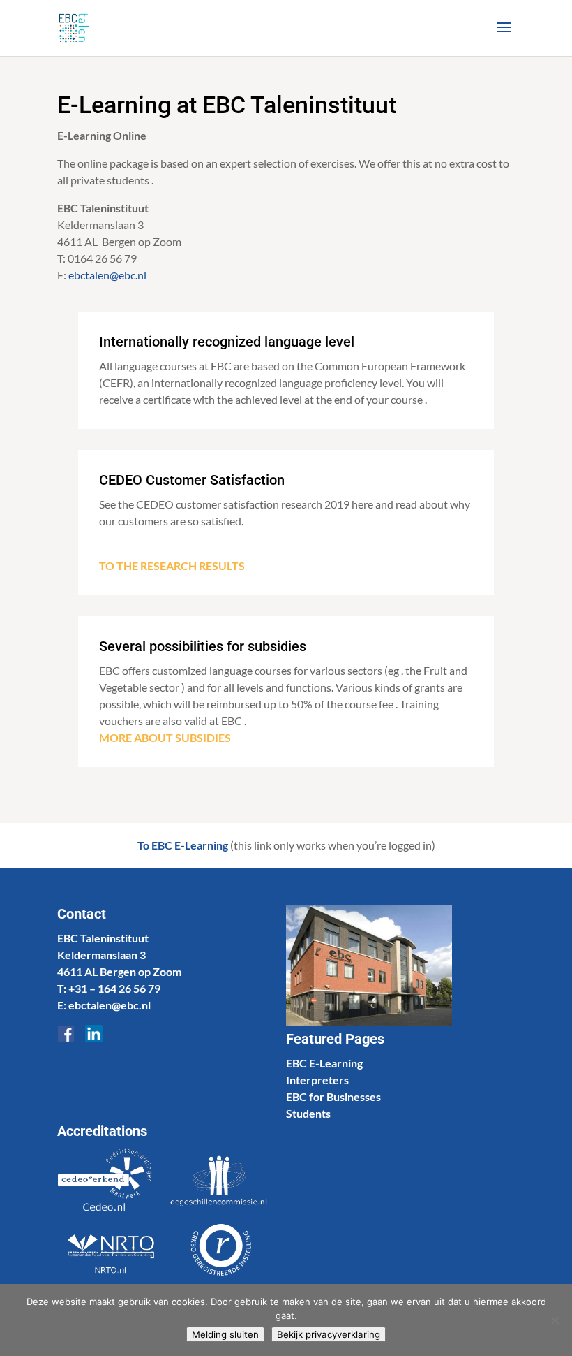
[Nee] (555, 1320)
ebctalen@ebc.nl (108, 275)
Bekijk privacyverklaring (328, 1334)
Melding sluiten (225, 1334)
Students (308, 1113)
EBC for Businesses (333, 1096)
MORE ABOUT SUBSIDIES (165, 737)
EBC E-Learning (324, 1063)
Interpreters (317, 1079)
